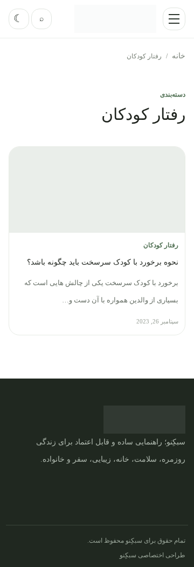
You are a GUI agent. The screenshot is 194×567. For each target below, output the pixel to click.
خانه (178, 56)
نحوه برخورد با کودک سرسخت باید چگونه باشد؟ (102, 262)
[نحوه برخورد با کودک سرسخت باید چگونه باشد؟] (97, 190)
